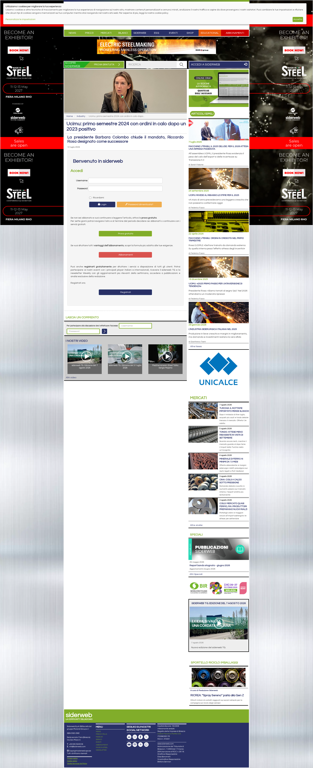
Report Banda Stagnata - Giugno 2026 (210, 565)
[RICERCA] (181, 64)
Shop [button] (190, 33)
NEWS (98, 731)
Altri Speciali (196, 574)
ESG (156, 33)
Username (82, 180)
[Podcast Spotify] (134, 744)
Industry (81, 116)
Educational (210, 33)
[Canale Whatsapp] (146, 744)
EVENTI (98, 742)
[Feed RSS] (140, 744)
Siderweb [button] (140, 33)
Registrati (125, 292)
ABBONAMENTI (102, 745)
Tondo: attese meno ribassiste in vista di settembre (231, 435)
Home (70, 116)
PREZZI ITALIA (101, 734)
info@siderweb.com (77, 746)
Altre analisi (196, 525)
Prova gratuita (125, 234)
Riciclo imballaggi (214, 662)
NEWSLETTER (101, 750)
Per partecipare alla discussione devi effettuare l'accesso (92, 326)
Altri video (71, 377)
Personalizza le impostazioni (20, 19)
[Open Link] (156, 47)
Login (103, 204)
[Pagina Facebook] (140, 737)
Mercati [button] (106, 33)
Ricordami (98, 198)
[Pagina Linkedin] (129, 737)
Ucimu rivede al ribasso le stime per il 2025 (214, 195)
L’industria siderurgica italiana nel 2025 (213, 329)
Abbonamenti (235, 33)
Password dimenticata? (140, 204)
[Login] (104, 331)
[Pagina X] (146, 737)
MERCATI (99, 737)
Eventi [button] (173, 33)
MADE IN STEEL (102, 747)
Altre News (196, 346)
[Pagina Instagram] (134, 737)
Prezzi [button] (89, 33)
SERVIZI (99, 739)
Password (82, 188)
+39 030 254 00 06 (76, 744)
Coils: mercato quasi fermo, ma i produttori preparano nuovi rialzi (233, 506)
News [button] (72, 33)
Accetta (297, 19)
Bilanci (123, 33)
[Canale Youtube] (129, 744)
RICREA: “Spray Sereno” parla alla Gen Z (217, 695)
